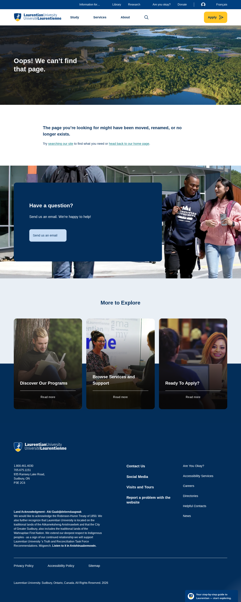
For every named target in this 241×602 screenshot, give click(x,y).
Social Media (137, 477)
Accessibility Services (198, 476)
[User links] (206, 4)
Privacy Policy (24, 566)
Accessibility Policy (61, 566)
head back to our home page (129, 143)
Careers (188, 486)
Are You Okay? (193, 466)
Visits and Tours (140, 487)
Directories (190, 496)
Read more (48, 397)
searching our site (60, 143)
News (187, 516)
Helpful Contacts (194, 506)
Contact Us (135, 466)
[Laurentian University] (37, 17)
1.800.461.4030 (23, 465)
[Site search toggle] (146, 17)
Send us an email (45, 235)
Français (221, 4)
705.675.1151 (22, 470)
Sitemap (94, 566)
